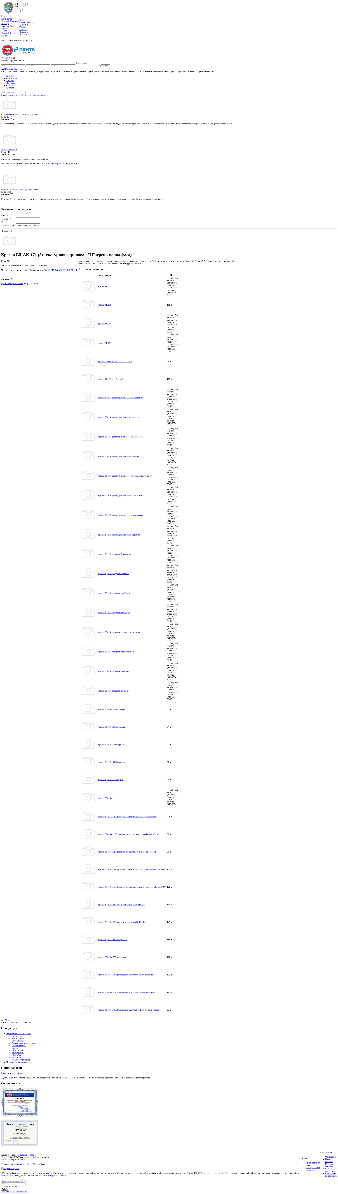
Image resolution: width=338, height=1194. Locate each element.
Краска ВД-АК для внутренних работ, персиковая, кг (122, 495)
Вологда (5, 23)
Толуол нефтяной (9, 150)
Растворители (18, 1053)
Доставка (10, 83)
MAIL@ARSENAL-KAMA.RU (65, 163)
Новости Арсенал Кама (11, 1073)
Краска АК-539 (104, 305)
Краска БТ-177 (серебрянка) (110, 379)
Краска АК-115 (104, 286)
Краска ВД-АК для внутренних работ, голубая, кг (120, 437)
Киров (4, 31)
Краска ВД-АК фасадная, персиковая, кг (116, 652)
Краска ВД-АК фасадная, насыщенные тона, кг (119, 632)
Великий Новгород (10, 21)
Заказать (105, 66)
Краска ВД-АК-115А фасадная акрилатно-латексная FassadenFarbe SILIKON (132, 869)
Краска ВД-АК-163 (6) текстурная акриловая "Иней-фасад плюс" (127, 975)
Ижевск (4, 28)
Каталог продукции (330, 1170)
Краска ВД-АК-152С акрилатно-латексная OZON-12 (121, 922)
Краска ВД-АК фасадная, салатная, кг (115, 671)
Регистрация (21, 1192)
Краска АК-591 (104, 343)
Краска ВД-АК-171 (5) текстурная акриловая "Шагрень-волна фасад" (129, 1010)
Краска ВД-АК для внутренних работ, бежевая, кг (120, 398)
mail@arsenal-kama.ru (11, 69)
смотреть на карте (26, 1155)
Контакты (10, 88)
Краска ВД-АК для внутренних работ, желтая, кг (120, 456)
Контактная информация (331, 1174)
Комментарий (8, 225)
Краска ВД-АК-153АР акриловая (112, 939)
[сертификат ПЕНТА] (19, 1145)
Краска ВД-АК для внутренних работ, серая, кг (119, 534)
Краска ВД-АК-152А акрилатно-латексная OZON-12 (121, 904)
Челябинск (24, 32)
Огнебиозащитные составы (24, 1043)
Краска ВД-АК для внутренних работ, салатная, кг (120, 515)
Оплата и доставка (329, 1165)
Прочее (15, 1048)
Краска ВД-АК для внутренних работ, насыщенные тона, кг (125, 476)
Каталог (10, 80)
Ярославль (24, 34)
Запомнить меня (11, 1186)
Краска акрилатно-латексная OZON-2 (115, 361)
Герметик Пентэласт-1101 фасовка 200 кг (19, 189)
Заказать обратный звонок (13, 60)
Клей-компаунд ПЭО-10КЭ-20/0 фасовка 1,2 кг (22, 114)
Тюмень (23, 29)
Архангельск (7, 19)
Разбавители (17, 1050)
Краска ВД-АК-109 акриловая (111, 709)
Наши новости (329, 1160)
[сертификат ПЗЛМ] (19, 1116)
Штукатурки (17, 1057)
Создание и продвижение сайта (15, 1164)
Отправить (6, 231)
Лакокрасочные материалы (18, 1034)
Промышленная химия (16, 1062)
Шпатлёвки (17, 1055)
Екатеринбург (7, 26)
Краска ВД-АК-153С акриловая (112, 957)
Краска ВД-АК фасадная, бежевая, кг (114, 554)
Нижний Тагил (8, 33)
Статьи (9, 85)
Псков (22, 20)
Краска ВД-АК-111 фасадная (110, 779)
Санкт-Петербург (27, 22)
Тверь (22, 27)
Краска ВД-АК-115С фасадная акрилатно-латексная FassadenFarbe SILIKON (132, 887)
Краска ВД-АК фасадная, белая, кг (113, 573)
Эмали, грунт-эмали (21, 1060)
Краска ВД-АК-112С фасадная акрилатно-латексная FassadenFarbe (127, 852)
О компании (11, 78)
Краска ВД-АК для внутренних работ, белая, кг (119, 417)
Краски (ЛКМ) (18, 1038)
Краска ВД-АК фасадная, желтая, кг (114, 613)
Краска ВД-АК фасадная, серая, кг (113, 691)
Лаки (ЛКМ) (17, 1041)
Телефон (6, 219)
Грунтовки (16, 1036)
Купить (4, 283)
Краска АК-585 (104, 323)
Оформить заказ (15, 283)
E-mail (5, 222)
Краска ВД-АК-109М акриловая (112, 744)
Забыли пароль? (8, 1192)
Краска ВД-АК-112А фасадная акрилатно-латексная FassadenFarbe (127, 817)
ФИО (4, 215)
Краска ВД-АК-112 (106, 798)
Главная (9, 76)
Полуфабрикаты (19, 1045)
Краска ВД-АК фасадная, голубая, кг (114, 593)
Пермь (4, 16)
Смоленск (23, 25)
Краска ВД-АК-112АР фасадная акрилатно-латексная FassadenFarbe (128, 834)
